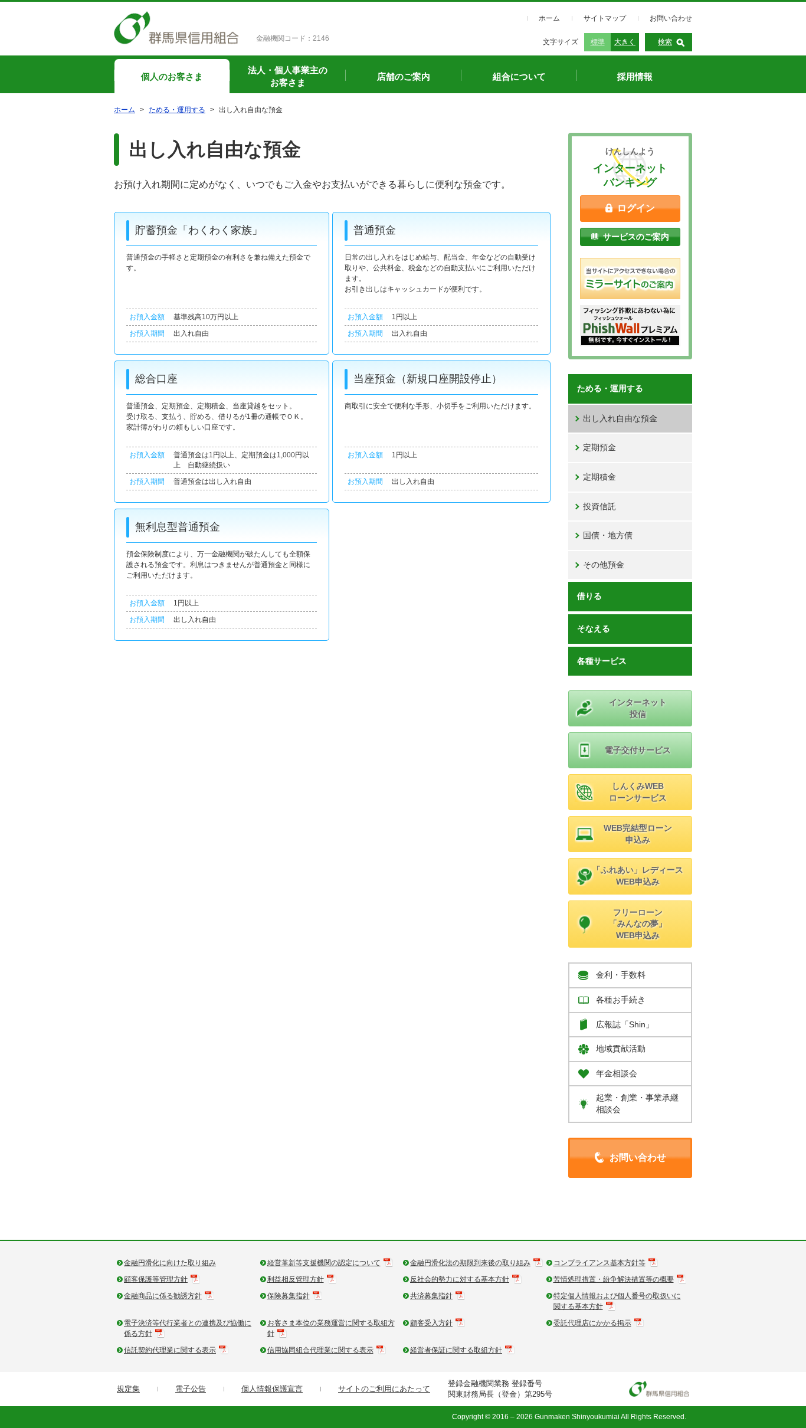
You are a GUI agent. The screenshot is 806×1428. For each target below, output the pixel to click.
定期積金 (599, 477)
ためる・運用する (177, 110)
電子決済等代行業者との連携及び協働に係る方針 (187, 1328)
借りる (589, 596)
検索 (665, 42)
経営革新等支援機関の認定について (324, 1263)
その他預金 (603, 564)
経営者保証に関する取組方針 (456, 1350)
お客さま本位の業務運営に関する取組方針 (331, 1328)
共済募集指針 (431, 1296)
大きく (624, 42)
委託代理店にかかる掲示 (592, 1323)
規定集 (128, 1388)
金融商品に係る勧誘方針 (163, 1296)
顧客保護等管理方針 (156, 1279)
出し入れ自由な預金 (620, 418)
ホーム (549, 18)
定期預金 (599, 447)
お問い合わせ (671, 18)
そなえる (593, 628)
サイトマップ (605, 18)
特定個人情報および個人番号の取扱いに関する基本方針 (617, 1301)
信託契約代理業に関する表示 (170, 1350)
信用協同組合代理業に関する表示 (320, 1350)
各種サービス (602, 661)
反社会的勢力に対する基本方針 (459, 1279)
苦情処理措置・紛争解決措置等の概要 (613, 1279)
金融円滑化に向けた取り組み (170, 1263)
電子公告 (190, 1388)
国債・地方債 (608, 535)
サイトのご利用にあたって (384, 1388)
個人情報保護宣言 (272, 1388)
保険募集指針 (288, 1296)
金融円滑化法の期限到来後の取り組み (470, 1263)
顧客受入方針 (431, 1323)
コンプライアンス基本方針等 (599, 1263)
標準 (598, 42)
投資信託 (599, 506)
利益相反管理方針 (295, 1279)
